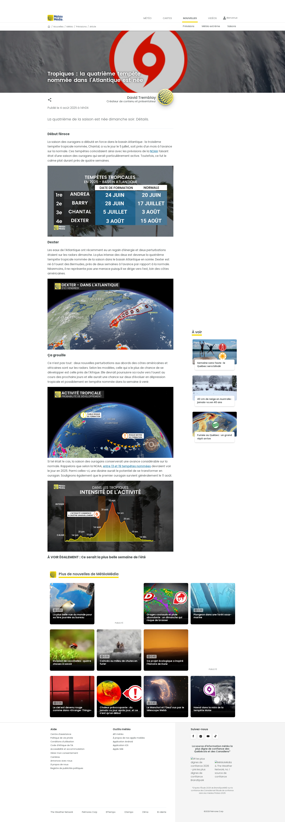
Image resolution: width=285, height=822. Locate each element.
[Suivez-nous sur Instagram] (200, 736)
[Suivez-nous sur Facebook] (193, 736)
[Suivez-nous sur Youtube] (208, 736)
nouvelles (58, 26)
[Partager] (50, 100)
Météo (69, 26)
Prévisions (81, 26)
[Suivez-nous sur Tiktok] (215, 736)
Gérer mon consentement (64, 753)
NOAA (154, 151)
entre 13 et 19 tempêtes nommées (127, 466)
